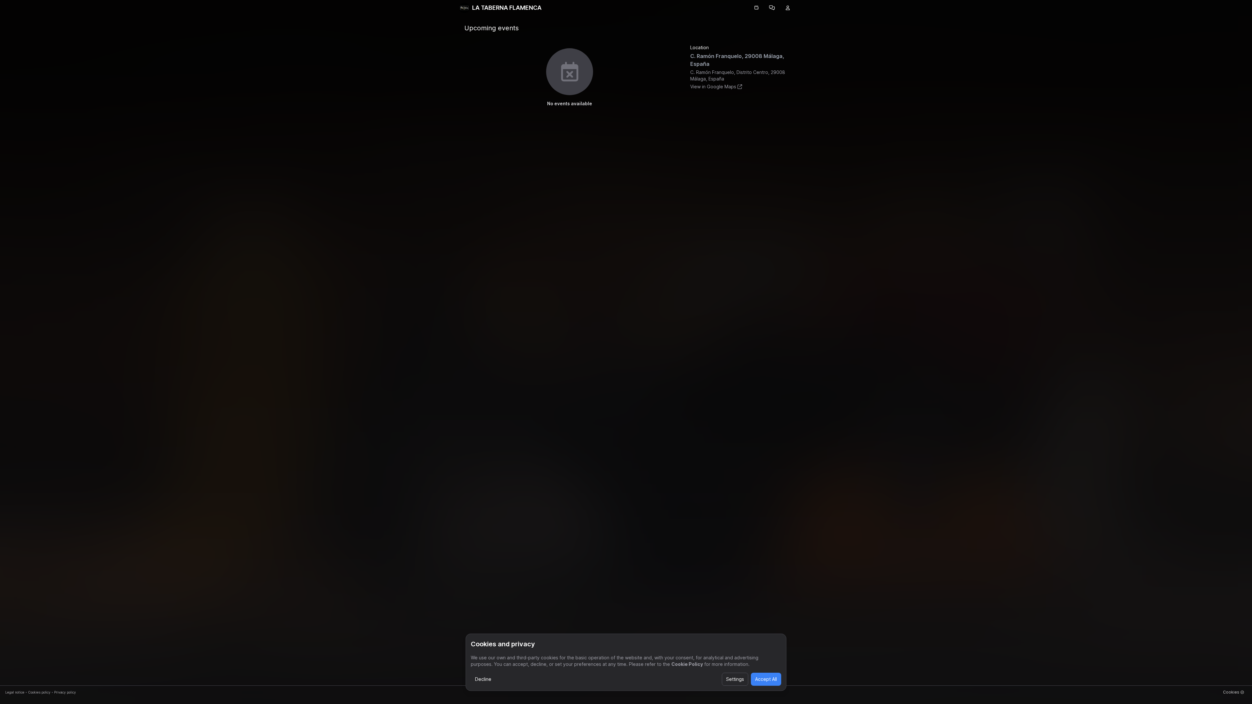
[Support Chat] (772, 8)
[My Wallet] (756, 8)
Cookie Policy (687, 664)
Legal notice (14, 692)
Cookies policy (39, 692)
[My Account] (787, 8)
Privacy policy (65, 692)
